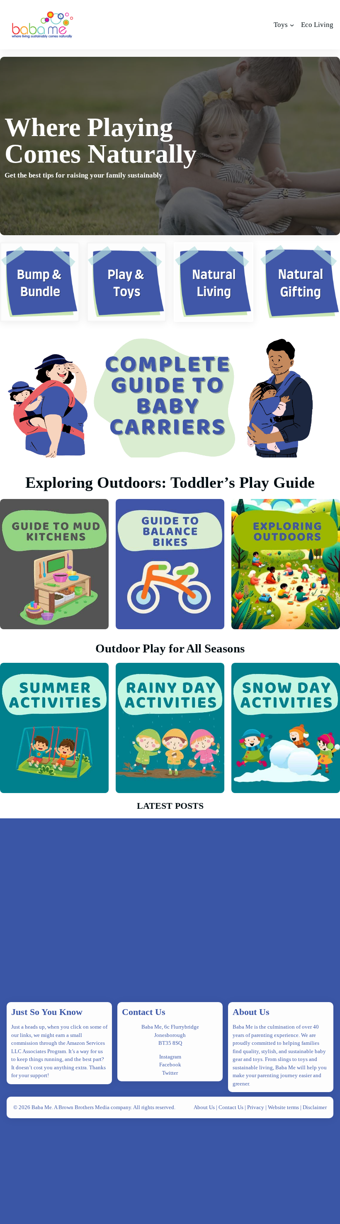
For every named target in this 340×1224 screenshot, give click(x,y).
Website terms (283, 1107)
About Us (251, 1012)
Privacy (256, 1107)
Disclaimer (315, 1107)
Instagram (170, 1057)
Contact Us (143, 1012)
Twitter (170, 1073)
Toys (281, 25)
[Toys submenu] (292, 25)
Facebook (170, 1064)
